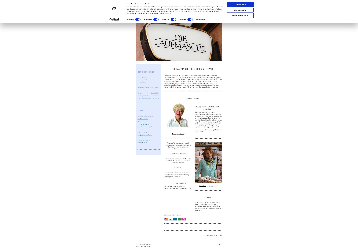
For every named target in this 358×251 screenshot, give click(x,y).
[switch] (156, 19)
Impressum (210, 235)
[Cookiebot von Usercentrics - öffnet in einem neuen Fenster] (114, 19)
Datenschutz (218, 235)
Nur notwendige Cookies (240, 15)
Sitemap (149, 244)
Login (220, 244)
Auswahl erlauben (240, 10)
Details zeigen (200, 19)
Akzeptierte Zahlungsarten (172, 215)
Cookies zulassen (240, 4)
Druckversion (142, 244)
